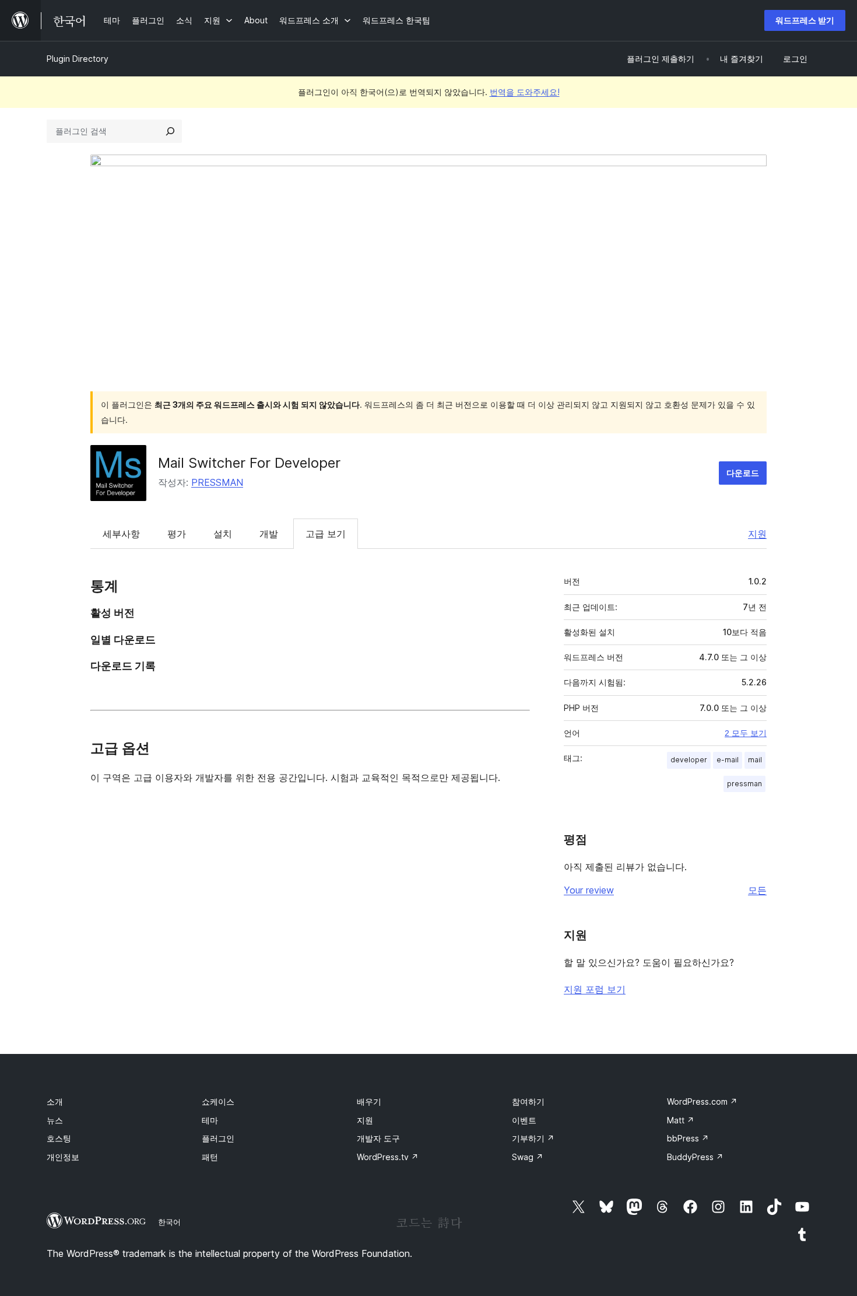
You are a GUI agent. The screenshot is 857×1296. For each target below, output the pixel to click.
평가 (176, 534)
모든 (757, 890)
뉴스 (55, 1120)
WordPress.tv (388, 1157)
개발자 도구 (378, 1138)
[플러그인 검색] (170, 131)
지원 (757, 534)
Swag (527, 1157)
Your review (589, 890)
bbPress (688, 1138)
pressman (744, 783)
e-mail (727, 759)
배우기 (369, 1101)
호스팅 (59, 1138)
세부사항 (121, 534)
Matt (680, 1120)
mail (755, 759)
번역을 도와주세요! (525, 92)
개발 (268, 534)
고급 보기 (325, 534)
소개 (55, 1101)
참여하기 (528, 1101)
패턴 (210, 1157)
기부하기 (533, 1138)
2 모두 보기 (746, 733)
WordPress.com (702, 1101)
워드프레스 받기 (804, 20)
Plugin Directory (77, 59)
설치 (222, 534)
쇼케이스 (218, 1101)
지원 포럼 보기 (595, 989)
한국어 (169, 1222)
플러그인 (218, 1138)
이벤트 (524, 1120)
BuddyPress (695, 1157)
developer (688, 759)
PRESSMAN (217, 482)
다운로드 (742, 473)
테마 (210, 1120)
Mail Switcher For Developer (249, 462)
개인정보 (63, 1157)
